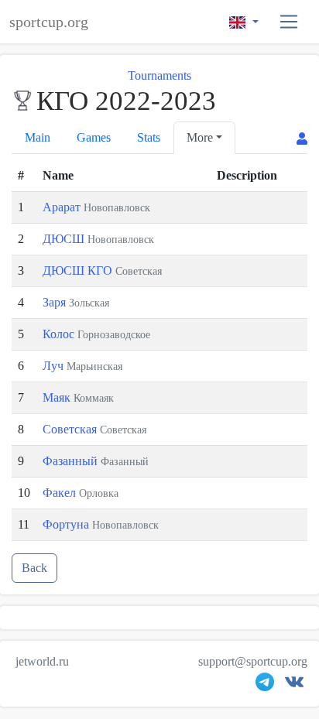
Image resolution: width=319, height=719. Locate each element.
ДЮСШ (65, 238)
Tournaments (159, 75)
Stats (148, 137)
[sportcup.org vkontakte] (294, 685)
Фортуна (67, 524)
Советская (71, 429)
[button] (289, 22)
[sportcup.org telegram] (265, 685)
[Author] (302, 139)
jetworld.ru (42, 661)
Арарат (63, 207)
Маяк (58, 397)
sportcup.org (48, 21)
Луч (55, 365)
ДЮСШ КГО (79, 270)
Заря (56, 302)
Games (94, 137)
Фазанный (72, 460)
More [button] (200, 137)
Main (37, 137)
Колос (60, 334)
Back (34, 567)
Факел (61, 492)
